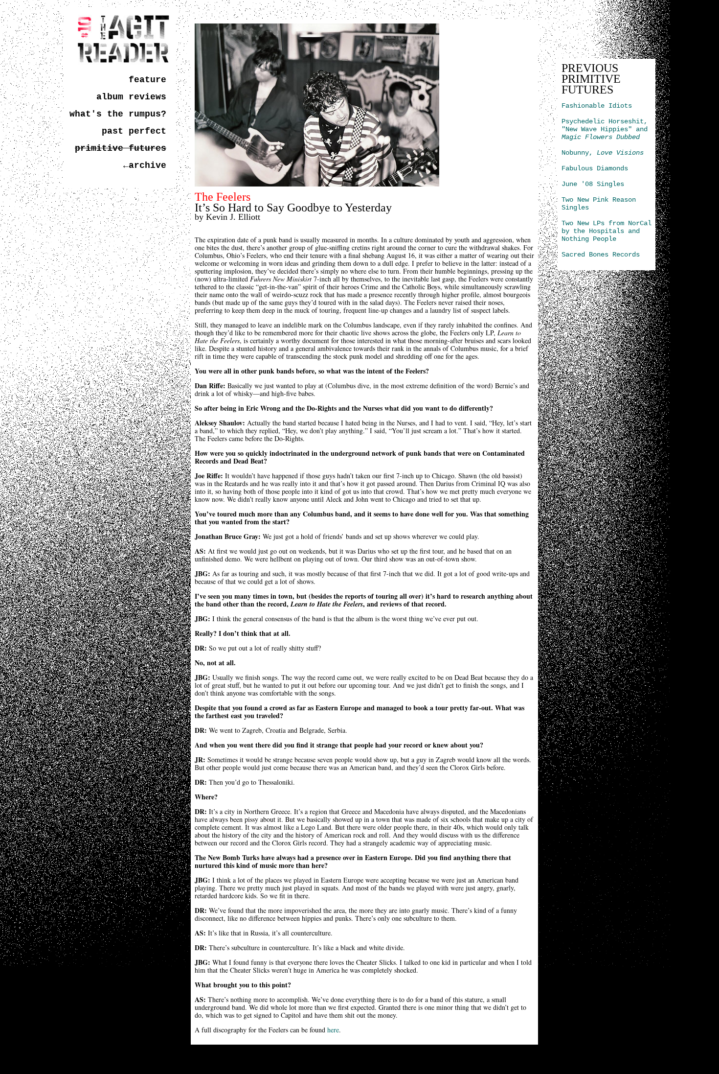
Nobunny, (603, 153)
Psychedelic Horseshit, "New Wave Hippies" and (605, 129)
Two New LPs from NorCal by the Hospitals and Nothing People (607, 231)
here (333, 1029)
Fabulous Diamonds (595, 168)
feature (147, 80)
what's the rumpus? (117, 114)
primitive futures (120, 148)
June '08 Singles (593, 184)
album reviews (131, 97)
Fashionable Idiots (597, 106)
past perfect (134, 131)
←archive (144, 165)
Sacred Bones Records (601, 254)
